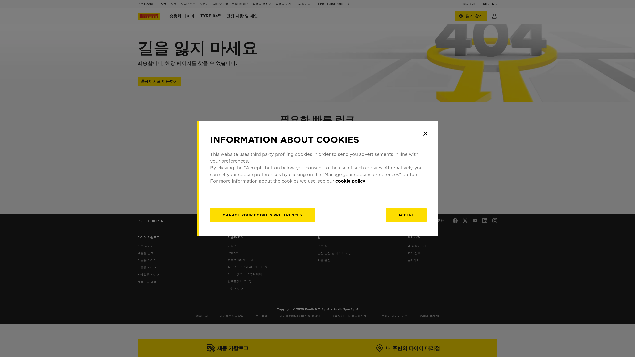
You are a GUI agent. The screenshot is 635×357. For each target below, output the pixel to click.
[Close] (425, 134)
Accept (406, 215)
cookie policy (350, 180)
